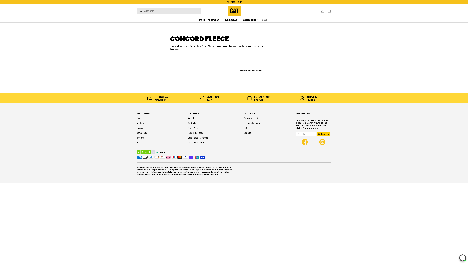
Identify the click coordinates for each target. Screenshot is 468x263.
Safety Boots (142, 132)
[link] (305, 142)
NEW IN (201, 20)
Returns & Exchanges (252, 123)
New (138, 118)
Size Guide (192, 123)
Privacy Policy (193, 128)
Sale (138, 142)
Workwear (141, 123)
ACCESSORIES (249, 20)
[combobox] (169, 11)
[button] (329, 11)
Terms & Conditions (195, 132)
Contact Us (248, 132)
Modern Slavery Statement (198, 137)
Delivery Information (251, 118)
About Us (191, 118)
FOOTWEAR (213, 20)
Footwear (140, 128)
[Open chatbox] (462, 257)
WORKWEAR (231, 20)
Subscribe (323, 134)
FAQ (245, 128)
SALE (264, 20)
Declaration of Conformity (197, 142)
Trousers (140, 137)
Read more (174, 48)
